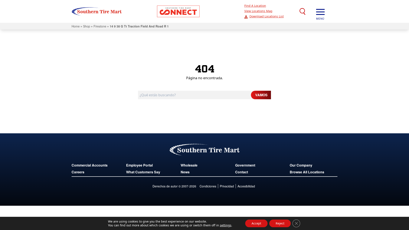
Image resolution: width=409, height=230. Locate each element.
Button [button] (178, 11)
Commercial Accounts (90, 165)
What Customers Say (143, 172)
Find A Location (255, 6)
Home (76, 26)
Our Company (301, 165)
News (185, 172)
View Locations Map (258, 11)
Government (245, 165)
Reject (280, 223)
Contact (241, 172)
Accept (256, 223)
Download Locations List (266, 16)
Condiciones (208, 186)
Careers (78, 172)
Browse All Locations (307, 172)
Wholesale (189, 165)
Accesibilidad (246, 186)
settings (225, 225)
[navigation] (320, 11)
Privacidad (227, 186)
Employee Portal (139, 165)
